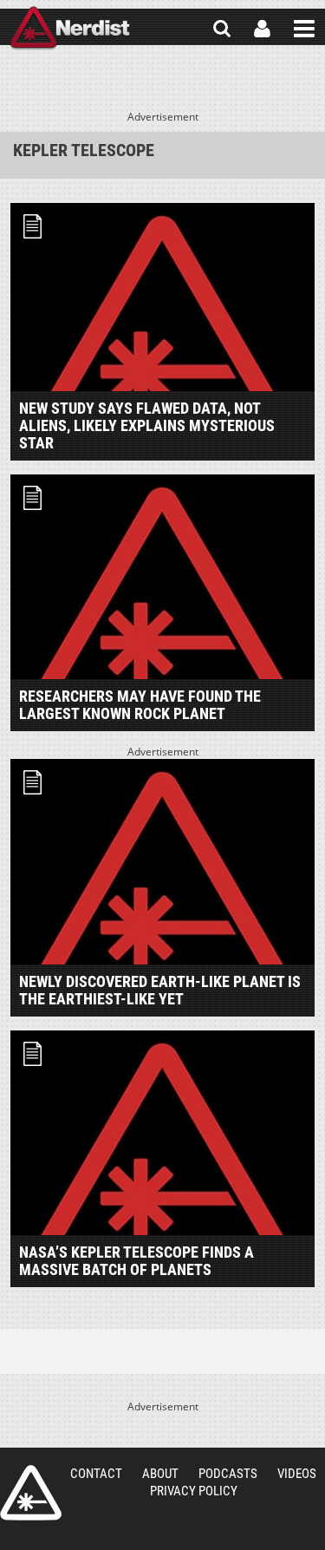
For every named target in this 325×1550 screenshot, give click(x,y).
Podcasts (227, 1473)
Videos (296, 1473)
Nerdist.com (31, 1493)
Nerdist (70, 28)
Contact (96, 1473)
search (222, 28)
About (160, 1473)
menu (304, 28)
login (262, 28)
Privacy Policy (193, 1491)
